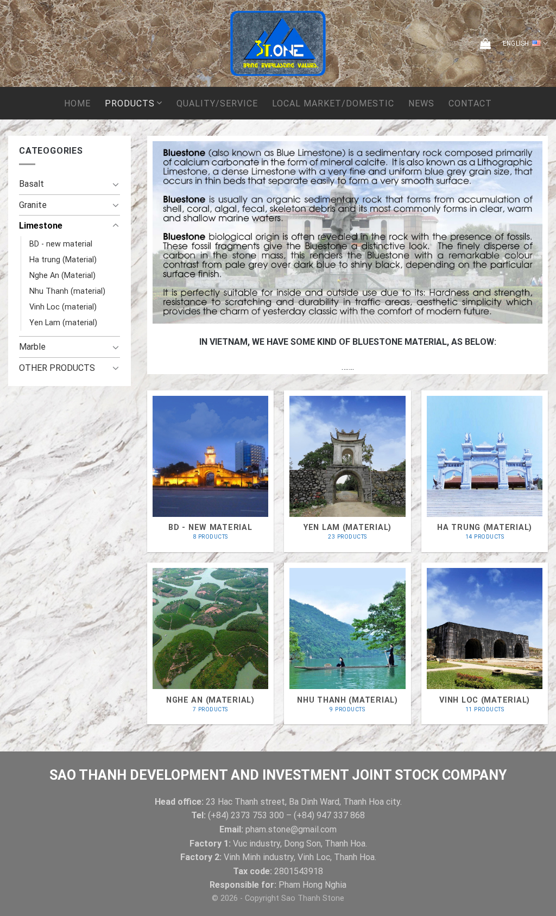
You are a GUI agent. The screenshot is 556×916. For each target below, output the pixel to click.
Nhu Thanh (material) (67, 291)
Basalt (31, 184)
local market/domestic (333, 103)
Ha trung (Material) (63, 259)
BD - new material (60, 244)
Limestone (40, 225)
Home (77, 103)
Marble (32, 347)
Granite (33, 205)
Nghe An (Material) (62, 275)
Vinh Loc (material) (63, 307)
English (516, 43)
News (421, 103)
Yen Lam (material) (63, 322)
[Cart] (485, 43)
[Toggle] (115, 184)
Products (130, 103)
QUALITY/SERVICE (217, 103)
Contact (470, 103)
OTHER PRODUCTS (57, 368)
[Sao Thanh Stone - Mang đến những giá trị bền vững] (278, 43)
